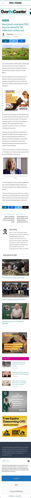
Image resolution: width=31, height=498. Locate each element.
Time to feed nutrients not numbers (13, 278)
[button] (28, 461)
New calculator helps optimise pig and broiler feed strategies (20, 373)
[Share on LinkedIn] (6, 41)
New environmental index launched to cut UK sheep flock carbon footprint (19, 382)
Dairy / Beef (5, 20)
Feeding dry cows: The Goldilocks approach (12, 322)
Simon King (10, 34)
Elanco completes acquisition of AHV (13, 300)
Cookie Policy (11, 496)
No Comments (6, 36)
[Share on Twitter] (14, 41)
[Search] (28, 3)
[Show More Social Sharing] (27, 41)
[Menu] (3, 3)
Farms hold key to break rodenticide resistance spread (18, 364)
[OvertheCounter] (15, 3)
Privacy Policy (18, 496)
